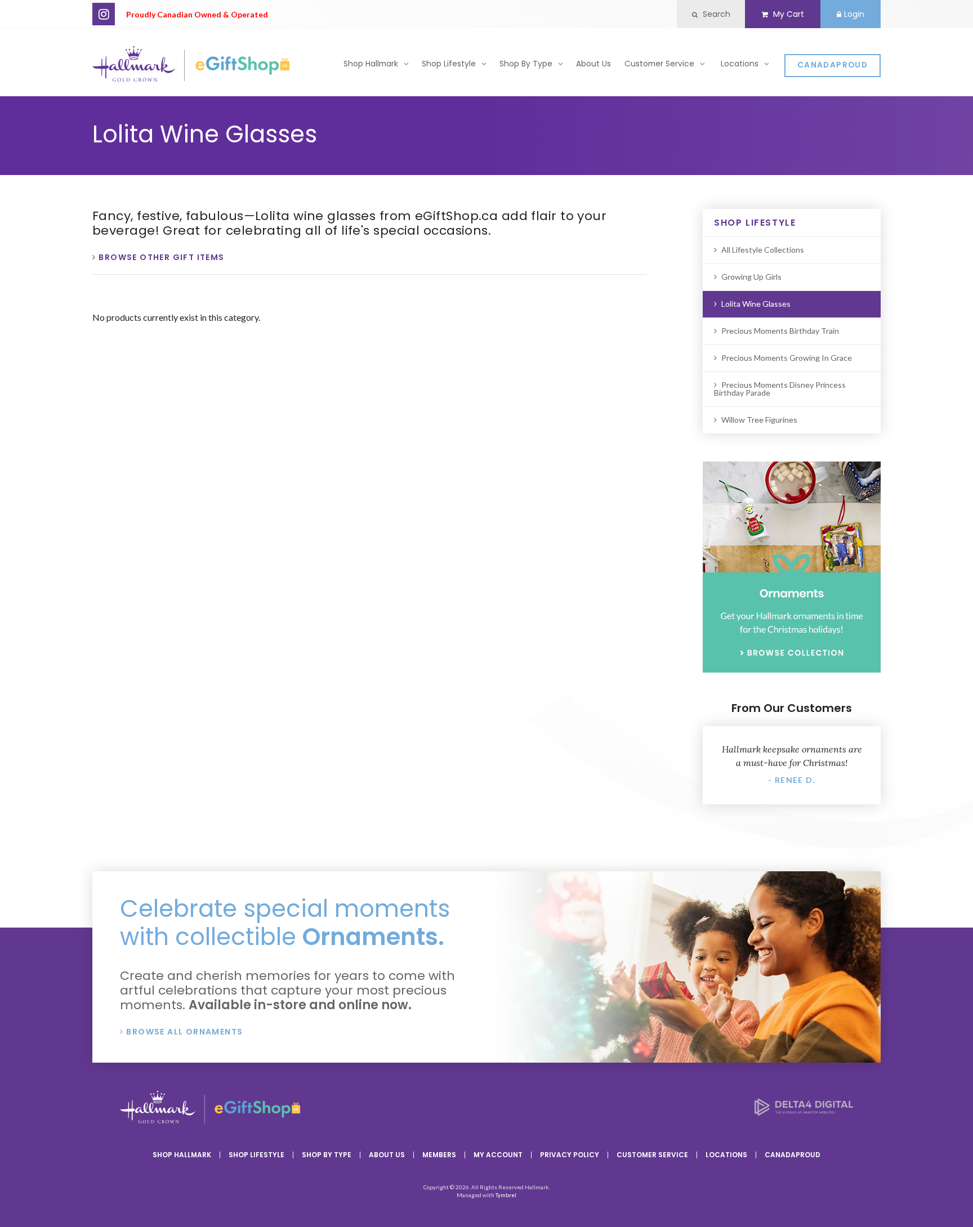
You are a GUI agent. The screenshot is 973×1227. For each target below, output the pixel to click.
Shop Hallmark (370, 64)
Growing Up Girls (751, 276)
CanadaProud (832, 65)
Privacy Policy (569, 1154)
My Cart (787, 14)
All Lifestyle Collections (762, 249)
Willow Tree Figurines (759, 419)
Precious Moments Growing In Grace (786, 357)
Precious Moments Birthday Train (780, 330)
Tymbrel (506, 1195)
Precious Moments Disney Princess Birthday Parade (780, 388)
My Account (498, 1154)
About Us (593, 64)
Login (854, 14)
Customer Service (659, 64)
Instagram (103, 14)
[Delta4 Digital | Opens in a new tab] (804, 1112)
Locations (739, 64)
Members (439, 1154)
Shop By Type (525, 64)
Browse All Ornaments (184, 1031)
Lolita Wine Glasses (756, 303)
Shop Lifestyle (449, 64)
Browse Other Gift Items (161, 257)
